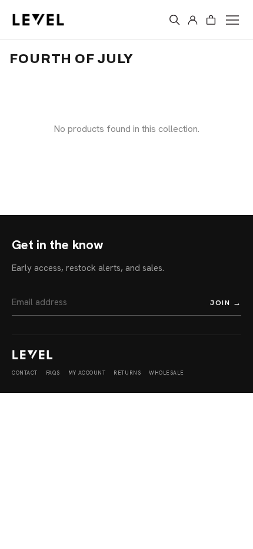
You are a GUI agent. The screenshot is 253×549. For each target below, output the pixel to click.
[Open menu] (232, 20)
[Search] (174, 19)
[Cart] (211, 19)
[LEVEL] (32, 354)
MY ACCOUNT (86, 372)
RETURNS (127, 372)
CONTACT (25, 372)
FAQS (53, 372)
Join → (225, 302)
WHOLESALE (166, 372)
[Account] (192, 19)
